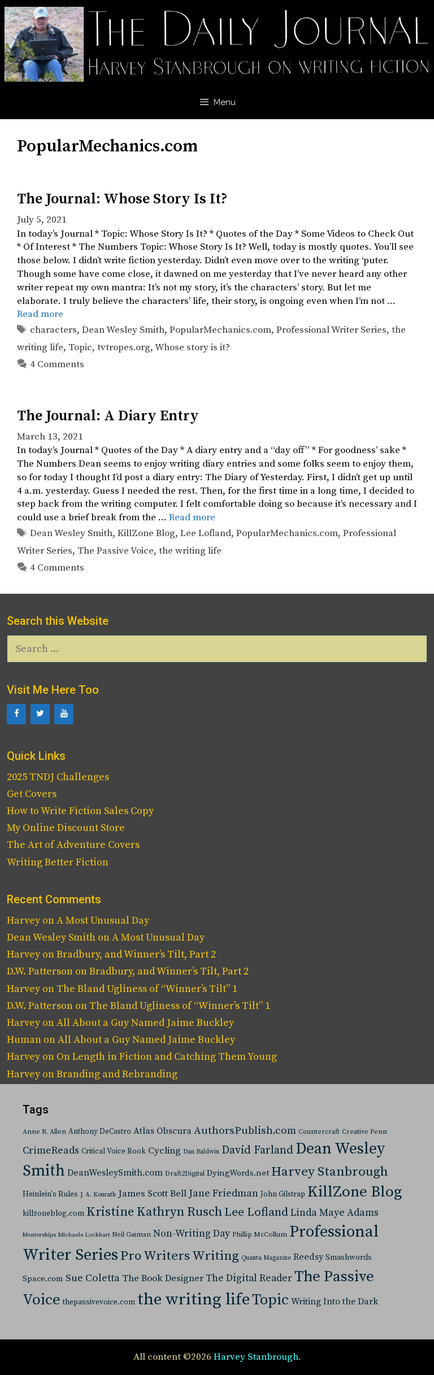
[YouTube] (63, 714)
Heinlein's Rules (50, 1194)
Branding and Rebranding (117, 1074)
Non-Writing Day (191, 1234)
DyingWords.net (238, 1173)
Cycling (164, 1151)
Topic (80, 347)
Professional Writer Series (331, 330)
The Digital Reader (249, 1278)
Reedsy (308, 1257)
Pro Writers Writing (179, 1256)
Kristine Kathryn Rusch (154, 1212)
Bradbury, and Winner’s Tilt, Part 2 (136, 954)
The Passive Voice (115, 551)
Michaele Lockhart (84, 1235)
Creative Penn (364, 1132)
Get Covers (32, 793)
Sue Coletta (93, 1278)
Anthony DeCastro (99, 1131)
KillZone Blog (146, 533)
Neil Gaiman (131, 1234)
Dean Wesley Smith (123, 330)
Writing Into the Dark (334, 1301)
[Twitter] (40, 714)
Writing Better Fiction (57, 862)
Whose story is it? (192, 347)
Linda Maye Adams (334, 1213)
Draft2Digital (185, 1173)
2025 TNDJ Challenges (58, 777)
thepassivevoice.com (99, 1302)
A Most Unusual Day (103, 920)
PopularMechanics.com (220, 330)
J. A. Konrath (98, 1195)
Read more (40, 314)
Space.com (43, 1278)
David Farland (257, 1150)
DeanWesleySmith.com (115, 1172)
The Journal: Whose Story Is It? (122, 199)
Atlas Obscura (162, 1131)
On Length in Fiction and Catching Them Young (167, 1056)
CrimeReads (51, 1150)
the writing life (190, 551)
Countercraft (319, 1132)
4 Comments (57, 364)
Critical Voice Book (113, 1151)
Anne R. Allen (44, 1132)
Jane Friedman (223, 1193)
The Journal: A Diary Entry (108, 416)
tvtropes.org (123, 347)
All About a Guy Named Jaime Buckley (145, 1022)
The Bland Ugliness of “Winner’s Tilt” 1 (147, 988)
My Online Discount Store (66, 827)
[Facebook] (16, 714)
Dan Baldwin (201, 1152)
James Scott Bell (152, 1194)
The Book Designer (162, 1279)
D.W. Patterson (40, 971)
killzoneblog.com (53, 1214)
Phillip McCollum (259, 1234)
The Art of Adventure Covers (73, 844)
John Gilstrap (283, 1194)
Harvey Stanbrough (329, 1172)
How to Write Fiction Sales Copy (80, 810)
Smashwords (349, 1257)
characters (53, 330)
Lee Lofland (205, 533)
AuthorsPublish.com (245, 1130)
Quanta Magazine (266, 1258)
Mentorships (39, 1235)
